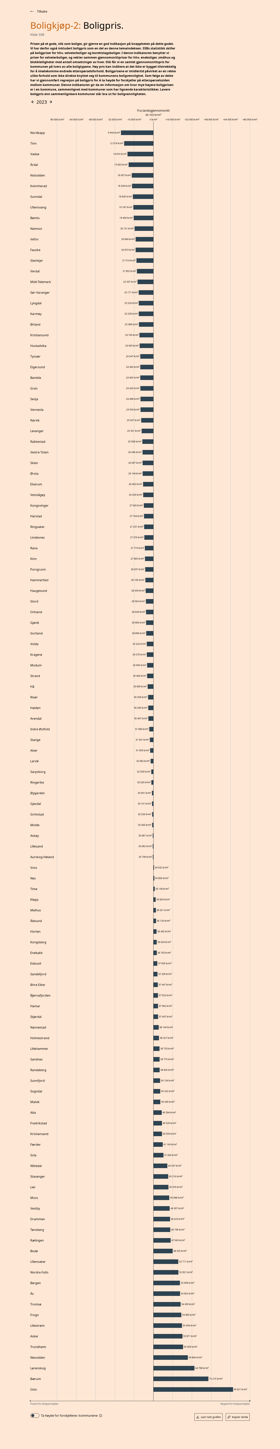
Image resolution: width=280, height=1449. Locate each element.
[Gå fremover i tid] (51, 101)
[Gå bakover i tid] (32, 101)
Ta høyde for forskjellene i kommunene (69, 1415)
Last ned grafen (211, 1417)
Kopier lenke (240, 1417)
